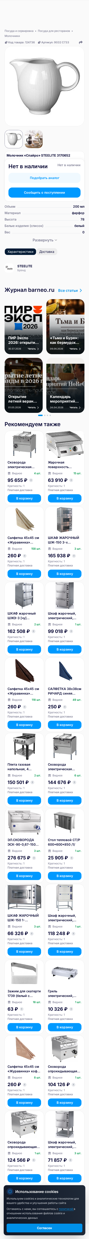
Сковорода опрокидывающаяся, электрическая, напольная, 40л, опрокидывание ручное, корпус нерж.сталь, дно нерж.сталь (64, 1069)
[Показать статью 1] (40, 415)
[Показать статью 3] (47, 415)
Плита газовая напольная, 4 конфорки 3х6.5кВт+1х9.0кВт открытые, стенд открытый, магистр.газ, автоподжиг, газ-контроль (23, 766)
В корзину (24, 498)
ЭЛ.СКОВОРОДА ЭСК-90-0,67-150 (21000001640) (22, 842)
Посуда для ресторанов (54, 31)
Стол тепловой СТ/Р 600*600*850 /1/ (64, 842)
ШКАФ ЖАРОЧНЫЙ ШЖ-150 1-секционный (23, 917)
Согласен (44, 1228)
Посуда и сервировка (19, 31)
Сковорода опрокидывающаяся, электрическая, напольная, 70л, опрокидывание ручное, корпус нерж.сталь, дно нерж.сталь (24, 1144)
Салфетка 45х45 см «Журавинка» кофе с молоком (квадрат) (23, 1069)
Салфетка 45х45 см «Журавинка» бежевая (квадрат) (23, 540)
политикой (66, 1209)
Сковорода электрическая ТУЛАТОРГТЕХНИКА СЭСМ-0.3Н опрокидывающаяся (24, 464)
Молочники (12, 36)
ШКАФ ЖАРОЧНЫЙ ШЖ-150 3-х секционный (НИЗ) (63, 540)
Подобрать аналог (44, 178)
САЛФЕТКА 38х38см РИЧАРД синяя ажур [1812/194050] (64, 691)
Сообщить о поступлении (44, 192)
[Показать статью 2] (44, 415)
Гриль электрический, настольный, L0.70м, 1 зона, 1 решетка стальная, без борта (64, 993)
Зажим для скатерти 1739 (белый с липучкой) (24, 993)
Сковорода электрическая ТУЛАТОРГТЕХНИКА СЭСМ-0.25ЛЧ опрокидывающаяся (64, 766)
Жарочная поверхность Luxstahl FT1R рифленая (59, 464)
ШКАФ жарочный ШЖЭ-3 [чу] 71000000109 (22, 615)
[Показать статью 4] (50, 415)
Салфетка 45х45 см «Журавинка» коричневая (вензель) (23, 691)
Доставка (46, 252)
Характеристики (20, 252)
